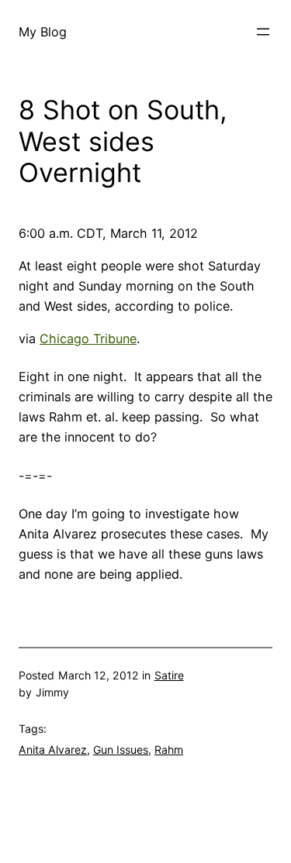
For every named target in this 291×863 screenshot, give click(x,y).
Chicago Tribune (88, 338)
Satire (169, 675)
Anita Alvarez (53, 749)
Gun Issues (120, 749)
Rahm (168, 749)
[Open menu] (263, 31)
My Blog (43, 32)
